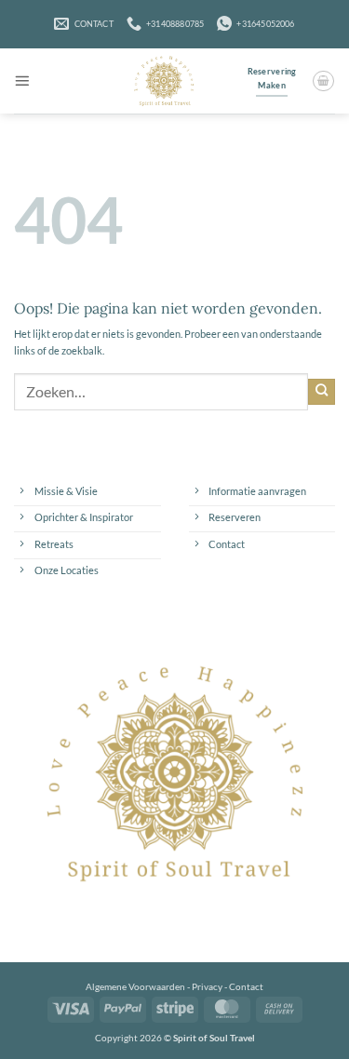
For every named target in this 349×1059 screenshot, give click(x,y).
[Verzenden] (321, 392)
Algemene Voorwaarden (135, 986)
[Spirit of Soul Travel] (163, 81)
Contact (246, 986)
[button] (22, 81)
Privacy (207, 986)
